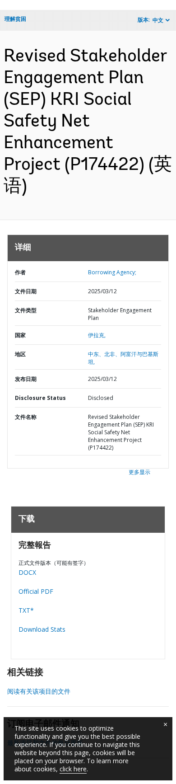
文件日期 (26, 291)
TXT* (26, 610)
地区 (20, 354)
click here (73, 769)
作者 (20, 272)
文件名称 (26, 417)
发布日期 (26, 379)
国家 (20, 335)
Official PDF (36, 591)
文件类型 (26, 310)
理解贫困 (15, 19)
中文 (158, 20)
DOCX (27, 572)
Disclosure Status (40, 398)
